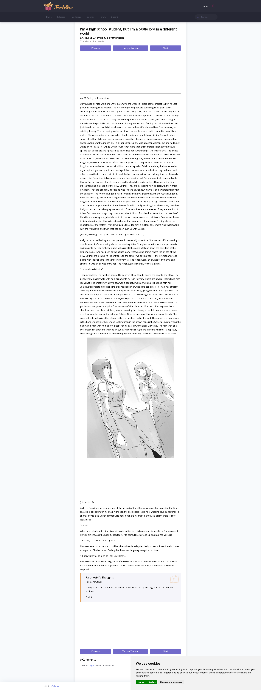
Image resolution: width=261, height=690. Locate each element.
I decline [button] (152, 682)
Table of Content (130, 48)
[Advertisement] (130, 72)
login (92, 665)
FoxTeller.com (55, 686)
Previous (95, 48)
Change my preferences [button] (171, 682)
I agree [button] (141, 682)
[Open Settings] (214, 6)
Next (165, 48)
